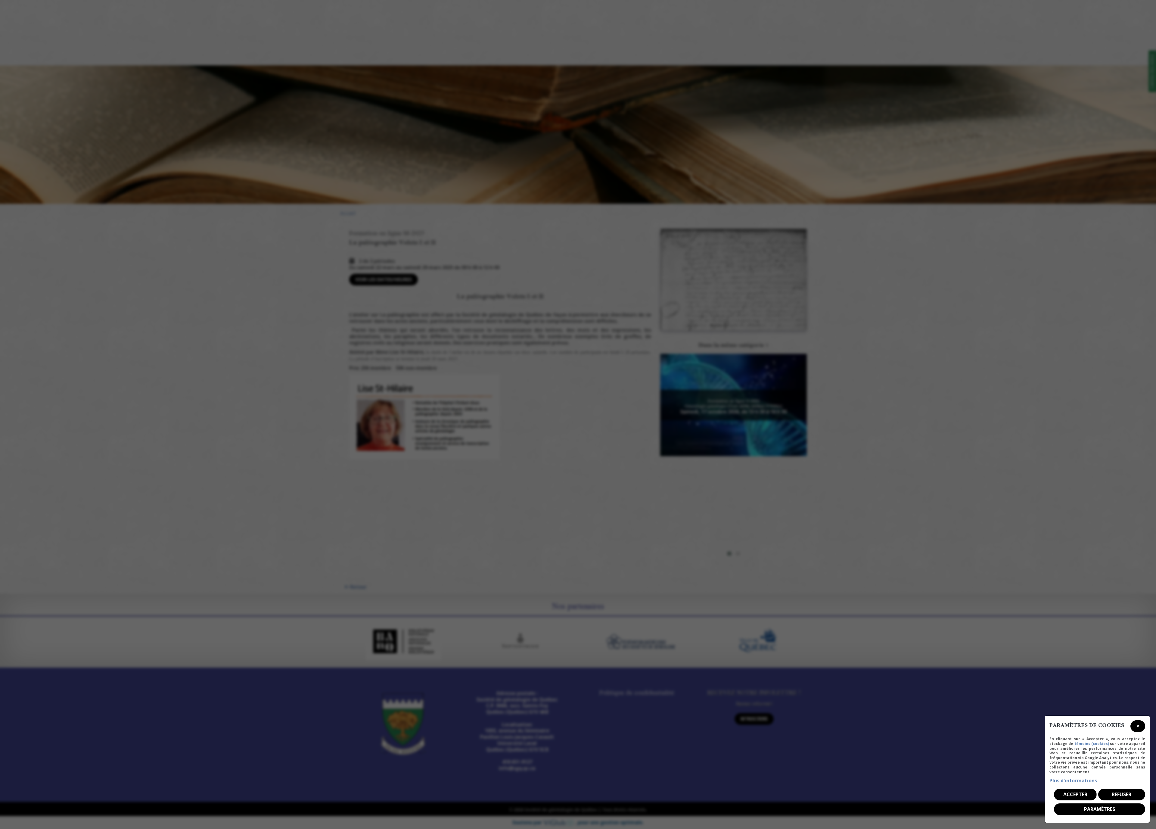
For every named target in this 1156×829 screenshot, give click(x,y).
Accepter (1075, 794)
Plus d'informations (1073, 780)
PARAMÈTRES (1099, 809)
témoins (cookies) (1091, 743)
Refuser (1121, 794)
